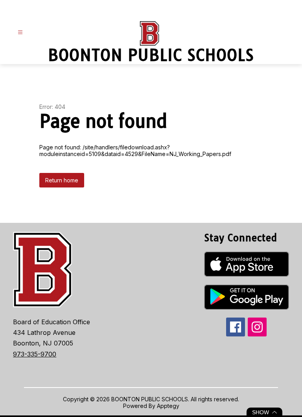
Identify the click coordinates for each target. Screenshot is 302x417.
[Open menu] (20, 32)
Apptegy (168, 405)
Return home (61, 180)
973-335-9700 (34, 354)
